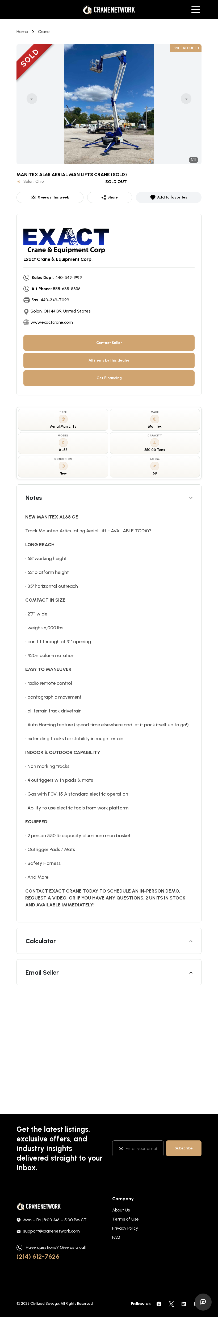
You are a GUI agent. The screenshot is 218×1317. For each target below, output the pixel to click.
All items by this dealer (109, 360)
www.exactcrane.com (52, 322)
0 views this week (53, 197)
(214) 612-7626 (38, 1256)
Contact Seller (109, 343)
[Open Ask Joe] (203, 1302)
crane (44, 31)
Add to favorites (172, 197)
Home (22, 31)
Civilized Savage (44, 1303)
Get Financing (109, 378)
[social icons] (158, 1303)
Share (112, 197)
